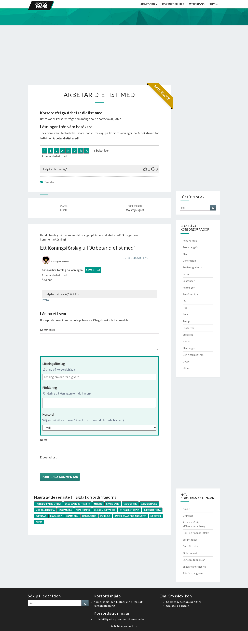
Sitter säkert (190, 553)
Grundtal (188, 515)
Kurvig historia (152, 509)
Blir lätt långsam (193, 573)
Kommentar (47, 330)
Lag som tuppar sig (104, 509)
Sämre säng (112, 503)
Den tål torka (190, 546)
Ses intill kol (190, 539)
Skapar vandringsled (194, 566)
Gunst (186, 314)
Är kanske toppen (129, 509)
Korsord (48, 414)
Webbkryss (196, 4)
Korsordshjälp (173, 4)
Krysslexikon (128, 626)
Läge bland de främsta (77, 503)
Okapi (186, 361)
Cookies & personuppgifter (183, 602)
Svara (45, 300)
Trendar (49, 182)
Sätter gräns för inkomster (130, 515)
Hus (185, 307)
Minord (98, 503)
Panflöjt (105, 515)
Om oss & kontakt (178, 605)
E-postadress (48, 457)
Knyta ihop (56, 515)
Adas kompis (83, 509)
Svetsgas (41, 515)
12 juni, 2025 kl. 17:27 (136, 258)
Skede (39, 522)
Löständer (189, 281)
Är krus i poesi (149, 503)
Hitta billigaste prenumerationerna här (120, 619)
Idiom (186, 368)
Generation (189, 260)
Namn (44, 440)
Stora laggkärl (191, 247)
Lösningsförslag (53, 363)
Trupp (186, 321)
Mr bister (155, 515)
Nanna (186, 341)
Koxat (186, 509)
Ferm (186, 274)
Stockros (188, 334)
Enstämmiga (65, 509)
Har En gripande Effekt (48, 503)
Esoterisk (188, 328)
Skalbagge (189, 348)
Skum (186, 254)
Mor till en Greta (45, 509)
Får (184, 301)
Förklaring (49, 387)
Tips (213, 4)
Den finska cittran (193, 354)
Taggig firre (130, 503)
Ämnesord (148, 4)
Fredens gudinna (192, 267)
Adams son (72, 515)
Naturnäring (89, 515)
